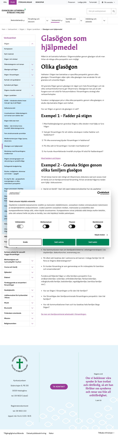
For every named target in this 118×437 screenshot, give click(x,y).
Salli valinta (59, 242)
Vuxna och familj (10, 267)
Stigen (22, 29)
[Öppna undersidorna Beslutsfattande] (24, 21)
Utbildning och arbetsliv (91, 20)
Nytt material (9, 54)
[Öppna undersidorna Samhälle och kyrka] (81, 20)
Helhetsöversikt (9, 108)
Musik (6, 303)
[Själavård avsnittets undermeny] (32, 272)
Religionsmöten (10, 324)
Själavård (7, 272)
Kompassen (8, 49)
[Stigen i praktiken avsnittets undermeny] (32, 95)
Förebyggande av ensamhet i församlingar (15, 284)
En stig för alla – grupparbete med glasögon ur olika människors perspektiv (14, 181)
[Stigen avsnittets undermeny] (32, 43)
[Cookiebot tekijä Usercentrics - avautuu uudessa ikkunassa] (99, 193)
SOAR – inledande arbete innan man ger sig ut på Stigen (15, 102)
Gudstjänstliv (9, 290)
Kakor (51, 433)
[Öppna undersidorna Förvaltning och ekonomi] (47, 20)
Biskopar (40, 2)
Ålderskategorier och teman (14, 64)
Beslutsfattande (16, 20)
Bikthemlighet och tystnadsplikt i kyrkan (12, 261)
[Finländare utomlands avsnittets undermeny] (32, 313)
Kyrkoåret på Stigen (11, 85)
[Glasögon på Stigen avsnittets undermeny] (32, 69)
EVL (5, 2)
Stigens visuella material (12, 90)
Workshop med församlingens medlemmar (14, 152)
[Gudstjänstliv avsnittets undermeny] (32, 290)
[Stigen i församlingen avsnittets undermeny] (32, 74)
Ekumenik (8, 308)
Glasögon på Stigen (11, 70)
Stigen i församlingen (11, 75)
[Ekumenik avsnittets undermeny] (32, 308)
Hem (3, 29)
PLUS (13, 2)
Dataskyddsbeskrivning (36, 433)
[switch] (46, 226)
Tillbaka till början (105, 433)
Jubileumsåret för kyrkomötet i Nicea (16, 296)
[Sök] (113, 11)
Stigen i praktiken (33, 29)
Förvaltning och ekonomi (34, 20)
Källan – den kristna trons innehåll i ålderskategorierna (14, 127)
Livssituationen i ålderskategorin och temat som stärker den (15, 114)
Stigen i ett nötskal (10, 59)
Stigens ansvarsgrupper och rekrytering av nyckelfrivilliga (14, 160)
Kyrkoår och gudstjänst (12, 80)
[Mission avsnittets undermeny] (32, 318)
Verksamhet (55, 20)
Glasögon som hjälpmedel (13, 146)
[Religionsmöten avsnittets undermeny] (32, 323)
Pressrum (71, 2)
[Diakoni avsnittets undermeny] (32, 277)
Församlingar (25, 2)
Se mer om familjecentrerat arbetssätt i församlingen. (63, 314)
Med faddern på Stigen (50, 158)
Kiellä (25, 242)
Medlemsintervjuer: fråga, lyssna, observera (15, 140)
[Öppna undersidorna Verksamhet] (61, 21)
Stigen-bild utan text (11, 121)
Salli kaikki (92, 242)
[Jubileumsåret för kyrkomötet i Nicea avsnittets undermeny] (32, 296)
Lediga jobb (82, 2)
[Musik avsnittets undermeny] (32, 302)
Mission (7, 318)
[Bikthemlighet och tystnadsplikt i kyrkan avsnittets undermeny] (32, 261)
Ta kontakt (93, 2)
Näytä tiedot (100, 235)
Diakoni (7, 277)
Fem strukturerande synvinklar (15, 133)
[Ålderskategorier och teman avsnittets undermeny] (32, 64)
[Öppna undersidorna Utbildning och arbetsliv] (104, 20)
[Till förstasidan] (14, 11)
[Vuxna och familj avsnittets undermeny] (32, 267)
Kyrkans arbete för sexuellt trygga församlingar (14, 253)
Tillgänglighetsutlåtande (14, 433)
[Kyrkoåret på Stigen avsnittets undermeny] (32, 85)
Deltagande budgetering (12, 166)
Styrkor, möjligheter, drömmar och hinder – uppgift (14, 173)
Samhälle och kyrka (71, 20)
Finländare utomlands (12, 313)
